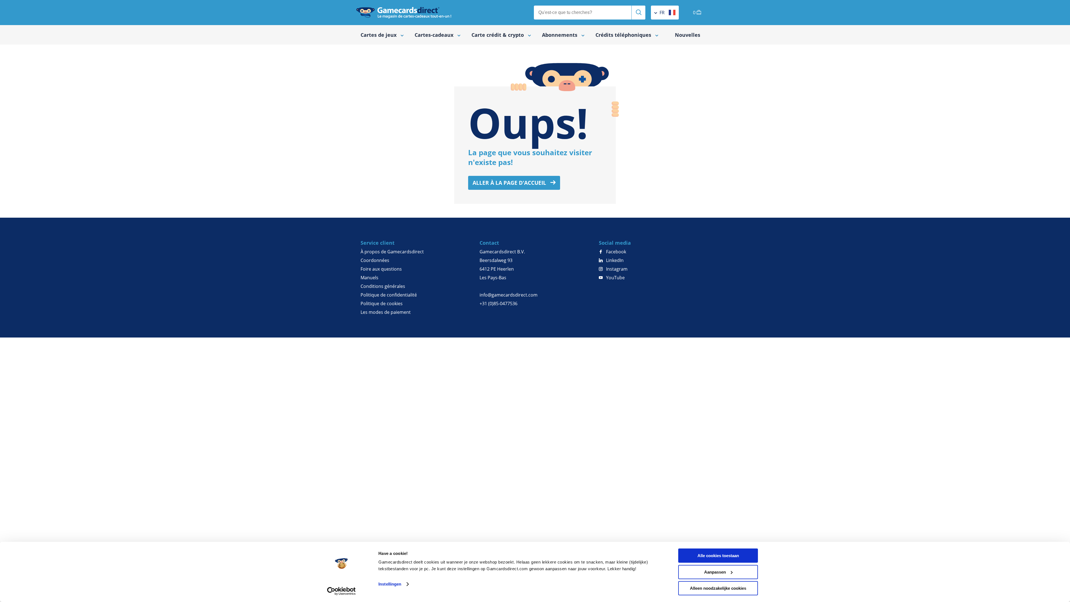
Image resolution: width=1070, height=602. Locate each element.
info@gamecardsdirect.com (509, 295)
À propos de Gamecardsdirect (392, 252)
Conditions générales (383, 286)
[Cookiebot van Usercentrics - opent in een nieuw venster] (341, 591)
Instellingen (389, 584)
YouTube (615, 278)
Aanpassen (715, 572)
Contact (489, 242)
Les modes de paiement (386, 312)
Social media (615, 242)
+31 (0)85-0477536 (498, 303)
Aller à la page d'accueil (510, 182)
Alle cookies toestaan (718, 555)
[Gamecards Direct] (403, 12)
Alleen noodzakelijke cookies (718, 588)
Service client (378, 242)
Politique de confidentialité (389, 295)
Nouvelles (687, 34)
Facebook (615, 252)
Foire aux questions (381, 269)
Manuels (369, 278)
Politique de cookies (382, 303)
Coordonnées (375, 260)
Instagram (616, 269)
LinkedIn (614, 260)
